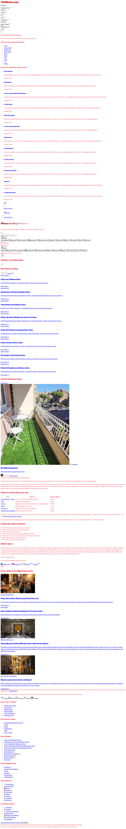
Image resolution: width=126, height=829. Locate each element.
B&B (5, 54)
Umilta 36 (6, 181)
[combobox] (2, 255)
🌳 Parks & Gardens (10, 817)
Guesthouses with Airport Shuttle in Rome (16, 742)
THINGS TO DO (5, 8)
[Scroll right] (6, 273)
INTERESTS (4, 20)
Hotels (6, 725)
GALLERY (3, 22)
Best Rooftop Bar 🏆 (10, 756)
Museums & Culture (10, 706)
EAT (2, 15)
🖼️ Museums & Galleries (11, 815)
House (6, 64)
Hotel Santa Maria (8, 148)
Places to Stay (8, 208)
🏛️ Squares (7, 809)
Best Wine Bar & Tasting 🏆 (12, 754)
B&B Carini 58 (7, 82)
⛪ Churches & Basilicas (11, 811)
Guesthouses (8, 729)
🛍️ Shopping (8, 798)
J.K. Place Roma (8, 104)
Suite (5, 60)
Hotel (5, 46)
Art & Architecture (9, 713)
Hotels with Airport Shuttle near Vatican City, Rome (19, 746)
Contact (8, 823)
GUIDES (3, 5)
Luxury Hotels (8, 733)
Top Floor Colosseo (9, 159)
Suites (6, 727)
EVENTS (3, 10)
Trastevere (4, 508)
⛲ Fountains (8, 807)
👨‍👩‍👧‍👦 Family (7, 788)
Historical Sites (8, 711)
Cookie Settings (24, 822)
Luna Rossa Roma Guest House (12, 126)
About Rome (13, 691)
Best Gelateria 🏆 (9, 752)
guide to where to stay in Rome (12, 516)
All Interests (7, 800)
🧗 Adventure (8, 792)
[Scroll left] (2, 273)
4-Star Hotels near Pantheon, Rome (14, 744)
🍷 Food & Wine (9, 784)
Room (6, 56)
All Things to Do (8, 715)
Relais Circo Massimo (9, 115)
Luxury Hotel (8, 48)
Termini (3, 504)
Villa (5, 58)
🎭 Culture (7, 796)
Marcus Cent (14, 476)
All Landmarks (8, 819)
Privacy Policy (15, 823)
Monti (3, 506)
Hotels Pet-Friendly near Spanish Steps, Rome (18, 748)
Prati (2, 501)
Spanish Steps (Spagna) (8, 511)
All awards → (4, 383)
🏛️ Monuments (8, 813)
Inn (5, 62)
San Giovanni (8, 775)
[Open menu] (1, 32)
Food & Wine (8, 708)
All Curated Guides (9, 750)
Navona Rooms (8, 137)
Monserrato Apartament (10, 170)
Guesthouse (7, 52)
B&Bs (5, 731)
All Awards (7, 760)
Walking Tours (8, 709)
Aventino (7, 773)
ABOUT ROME (5, 24)
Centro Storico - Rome (8, 499)
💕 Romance (8, 790)
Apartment (7, 50)
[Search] (2, 29)
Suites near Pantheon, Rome (12, 740)
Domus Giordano (8, 71)
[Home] (5, 203)
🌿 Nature (7, 794)
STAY (2, 17)
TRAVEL (3, 12)
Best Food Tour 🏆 (9, 758)
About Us (3, 823)
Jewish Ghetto (8, 777)
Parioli (6, 771)
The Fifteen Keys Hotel (9, 192)
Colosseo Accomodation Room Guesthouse (15, 93)
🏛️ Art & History (9, 786)
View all (10, 273)
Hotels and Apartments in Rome (13, 723)
